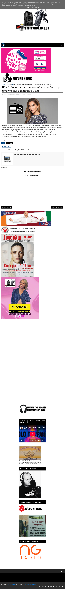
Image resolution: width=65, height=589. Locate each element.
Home (3, 84)
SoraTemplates (12, 584)
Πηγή (3, 140)
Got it (37, 7)
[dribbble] (51, 586)
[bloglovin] (48, 586)
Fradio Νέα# (9, 143)
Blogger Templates (30, 584)
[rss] (54, 586)
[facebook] (37, 586)
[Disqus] (32, 339)
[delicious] (62, 586)
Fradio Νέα (9, 84)
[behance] (56, 586)
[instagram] (59, 586)
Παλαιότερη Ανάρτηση (57, 207)
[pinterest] (45, 586)
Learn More (30, 7)
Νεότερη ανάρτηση (6, 207)
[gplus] (43, 586)
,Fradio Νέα (28, 94)
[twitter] (40, 586)
